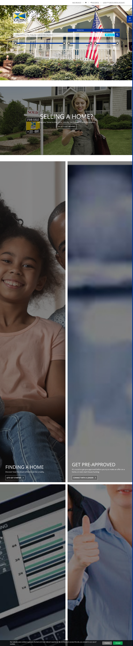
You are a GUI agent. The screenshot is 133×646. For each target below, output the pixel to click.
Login (105, 2)
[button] (130, 19)
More (67, 88)
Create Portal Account (117, 2)
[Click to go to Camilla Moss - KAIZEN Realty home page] (19, 18)
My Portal (95, 2)
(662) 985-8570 (76, 2)
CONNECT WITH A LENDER (83, 491)
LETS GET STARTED (14, 491)
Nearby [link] (110, 39)
